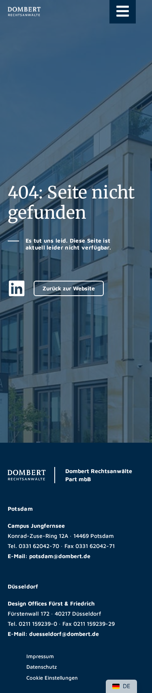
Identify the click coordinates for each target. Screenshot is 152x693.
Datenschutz (41, 666)
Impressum (40, 656)
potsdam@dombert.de (59, 555)
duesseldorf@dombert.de (64, 633)
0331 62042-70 (39, 545)
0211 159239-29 (94, 623)
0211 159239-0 (38, 623)
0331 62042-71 (95, 545)
